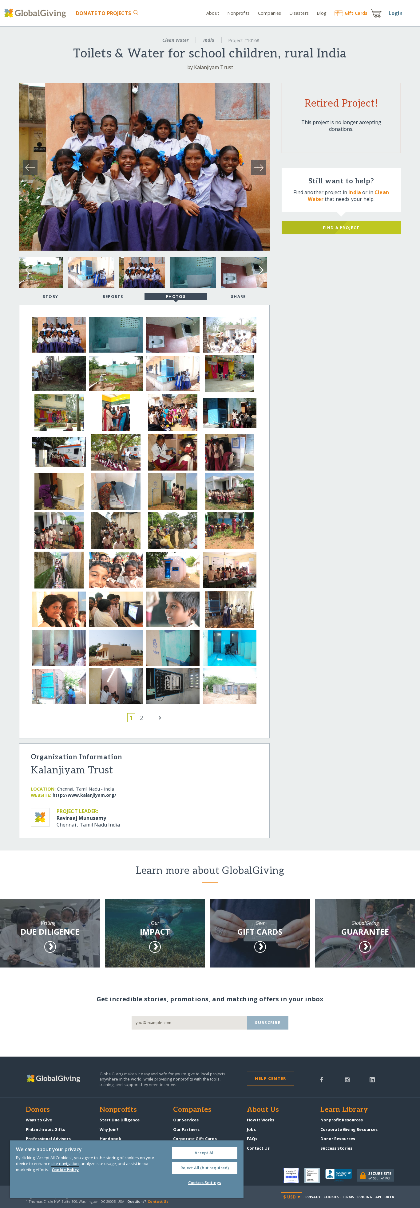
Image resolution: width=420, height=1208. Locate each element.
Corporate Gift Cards (195, 1138)
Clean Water (175, 40)
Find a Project (341, 227)
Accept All (205, 1152)
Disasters (298, 13)
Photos (176, 296)
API (378, 1196)
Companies (269, 13)
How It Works (260, 1120)
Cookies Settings (204, 1182)
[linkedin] (372, 1079)
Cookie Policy (65, 1169)
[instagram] (347, 1079)
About (212, 13)
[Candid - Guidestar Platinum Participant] (314, 1175)
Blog (322, 13)
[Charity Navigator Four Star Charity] (293, 1175)
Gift (356, 13)
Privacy (313, 1196)
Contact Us (258, 1148)
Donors (38, 1110)
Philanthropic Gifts (45, 1129)
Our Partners (186, 1129)
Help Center (270, 1078)
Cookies (331, 1196)
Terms (348, 1196)
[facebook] (321, 1079)
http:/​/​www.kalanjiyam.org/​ (84, 795)
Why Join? (109, 1129)
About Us (263, 1110)
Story (50, 296)
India (209, 40)
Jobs (251, 1129)
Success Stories (336, 1148)
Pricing (365, 1196)
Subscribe (267, 1022)
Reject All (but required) (204, 1168)
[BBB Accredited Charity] (341, 1175)
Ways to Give (39, 1120)
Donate (103, 13)
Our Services (186, 1120)
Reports (113, 296)
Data (389, 1196)
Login (396, 13)
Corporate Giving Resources (349, 1129)
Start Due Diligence (120, 1120)
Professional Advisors (48, 1138)
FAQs (252, 1138)
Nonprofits (238, 13)
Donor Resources (337, 1138)
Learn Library (344, 1110)
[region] (127, 1169)
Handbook (110, 1138)
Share (238, 296)
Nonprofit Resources (341, 1120)
